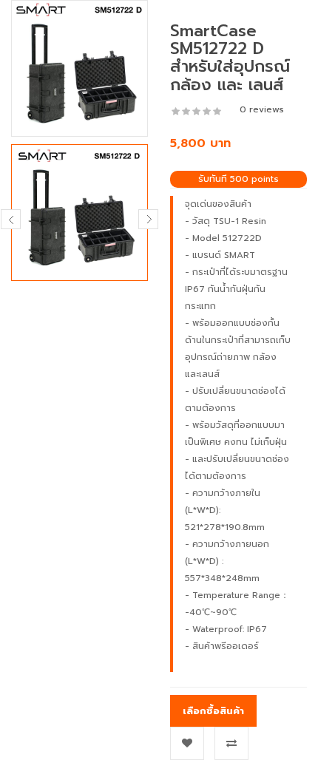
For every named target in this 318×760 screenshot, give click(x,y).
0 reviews (262, 109)
